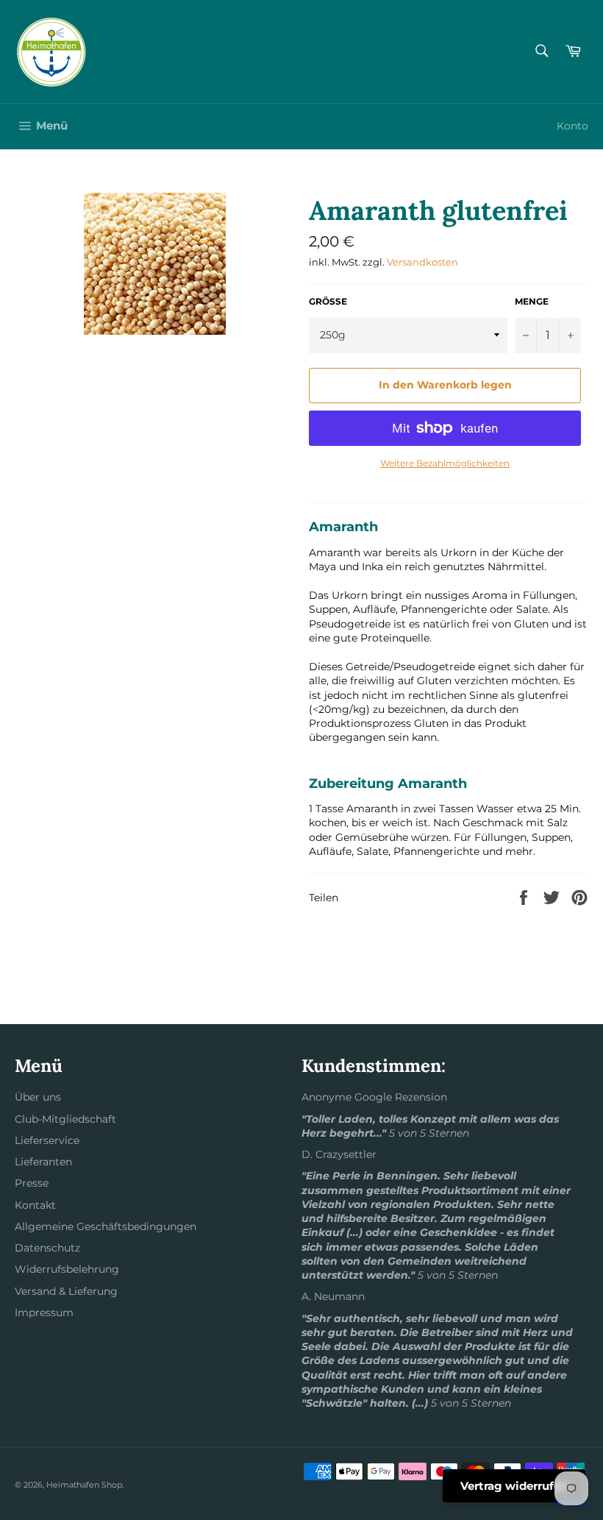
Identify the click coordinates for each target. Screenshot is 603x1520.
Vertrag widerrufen (514, 1486)
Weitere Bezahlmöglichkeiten (445, 463)
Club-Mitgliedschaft (65, 1119)
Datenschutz (47, 1247)
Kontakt (35, 1205)
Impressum (44, 1312)
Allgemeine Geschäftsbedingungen (105, 1226)
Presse (32, 1183)
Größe (328, 301)
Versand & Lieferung (66, 1291)
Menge (532, 301)
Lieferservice (47, 1140)
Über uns (38, 1097)
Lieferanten (43, 1161)
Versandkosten (422, 262)
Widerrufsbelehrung (67, 1269)
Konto (572, 125)
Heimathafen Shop (84, 1485)
